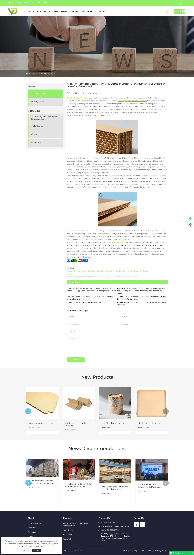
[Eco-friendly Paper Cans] (115, 403)
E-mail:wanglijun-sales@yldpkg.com (115, 526)
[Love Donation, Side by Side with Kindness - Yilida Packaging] (79, 469)
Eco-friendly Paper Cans (113, 423)
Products (53, 11)
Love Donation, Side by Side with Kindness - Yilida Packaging (78, 485)
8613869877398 (41, 2)
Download (74, 11)
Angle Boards (37, 126)
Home (31, 11)
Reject (26, 550)
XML (150, 551)
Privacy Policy (160, 551)
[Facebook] (136, 524)
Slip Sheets (36, 134)
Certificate (32, 528)
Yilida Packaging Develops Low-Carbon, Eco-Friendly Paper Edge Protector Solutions (141, 298)
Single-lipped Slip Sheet (149, 423)
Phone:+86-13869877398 (110, 523)
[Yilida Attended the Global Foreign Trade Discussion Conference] (151, 470)
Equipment (32, 532)
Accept (36, 550)
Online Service (178, 553)
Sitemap (133, 551)
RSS (142, 551)
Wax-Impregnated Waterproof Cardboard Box (44, 117)
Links (124, 551)
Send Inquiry (87, 11)
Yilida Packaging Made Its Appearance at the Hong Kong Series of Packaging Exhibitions (102, 277)
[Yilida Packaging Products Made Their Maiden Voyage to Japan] (42, 468)
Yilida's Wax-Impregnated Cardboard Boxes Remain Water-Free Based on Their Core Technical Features (108, 271)
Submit (76, 360)
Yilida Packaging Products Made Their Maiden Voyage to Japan (41, 482)
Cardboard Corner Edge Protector (76, 424)
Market (31, 537)
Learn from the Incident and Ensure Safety (85, 302)
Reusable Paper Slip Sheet (41, 423)
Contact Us (100, 11)
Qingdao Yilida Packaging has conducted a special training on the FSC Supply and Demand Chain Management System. (91, 289)
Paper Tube (36, 142)
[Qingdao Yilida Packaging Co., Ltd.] (12, 11)
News (63, 11)
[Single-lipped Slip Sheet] (151, 403)
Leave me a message (92, 93)
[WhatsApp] (181, 3)
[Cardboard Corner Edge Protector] (79, 403)
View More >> (34, 427)
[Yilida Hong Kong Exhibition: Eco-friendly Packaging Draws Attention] (115, 471)
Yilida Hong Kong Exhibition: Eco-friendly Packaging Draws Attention (141, 303)
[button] (28, 411)
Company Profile (34, 523)
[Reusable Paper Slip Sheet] (42, 403)
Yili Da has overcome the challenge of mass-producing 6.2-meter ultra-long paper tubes (91, 298)
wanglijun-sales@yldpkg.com (21, 2)
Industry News (37, 102)
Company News (48, 74)
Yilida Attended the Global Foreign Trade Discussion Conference (150, 485)
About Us (41, 11)
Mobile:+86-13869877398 (110, 530)
